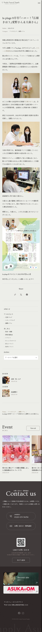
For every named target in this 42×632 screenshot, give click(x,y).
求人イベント (9, 344)
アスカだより (13, 31)
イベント (8, 338)
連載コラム (21, 31)
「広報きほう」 (29, 101)
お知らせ (7, 309)
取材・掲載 (8, 332)
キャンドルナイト (10, 341)
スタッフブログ (10, 320)
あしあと (7, 329)
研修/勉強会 (9, 335)
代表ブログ (8, 317)
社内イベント (9, 347)
